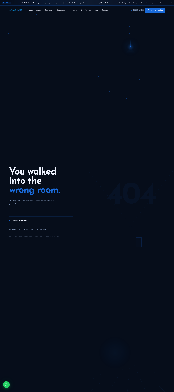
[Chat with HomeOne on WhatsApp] (6, 384)
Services (48, 10)
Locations (61, 10)
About (39, 10)
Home (30, 10)
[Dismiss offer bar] (171, 2)
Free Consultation (155, 10)
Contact (105, 10)
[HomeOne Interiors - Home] (15, 10)
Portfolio (73, 10)
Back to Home (20, 221)
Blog (96, 10)
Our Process (86, 10)
